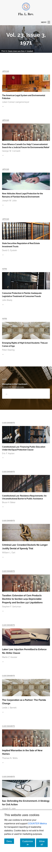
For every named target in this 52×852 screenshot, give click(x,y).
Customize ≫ (28, 843)
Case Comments (8, 423)
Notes (4, 269)
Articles (5, 71)
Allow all (43, 843)
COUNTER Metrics (37, 823)
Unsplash (30, 51)
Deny (10, 841)
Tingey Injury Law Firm (16, 51)
